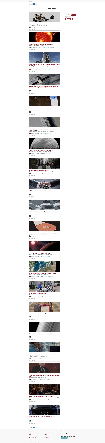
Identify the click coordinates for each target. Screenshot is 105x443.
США (49, 69)
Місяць (44, 153)
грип (43, 236)
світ (48, 69)
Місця (30, 434)
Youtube (47, 434)
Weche (62, 433)
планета (51, 47)
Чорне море (51, 276)
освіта (48, 316)
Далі (36, 3)
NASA (43, 90)
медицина (46, 236)
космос (44, 27)
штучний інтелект (52, 194)
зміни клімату (45, 133)
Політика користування (32, 437)
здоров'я (48, 173)
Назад (31, 3)
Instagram (47, 437)
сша (54, 296)
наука (48, 27)
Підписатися (73, 14)
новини (48, 47)
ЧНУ (52, 379)
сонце (53, 47)
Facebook (47, 433)
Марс (46, 27)
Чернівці (50, 379)
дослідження (44, 173)
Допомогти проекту (65, 438)
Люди (30, 433)
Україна (50, 358)
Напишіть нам (48, 438)
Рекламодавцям (48, 440)
